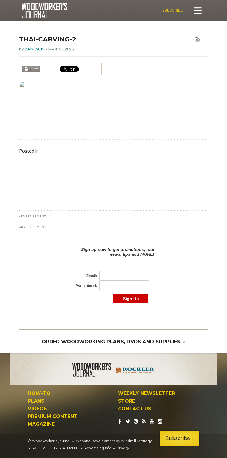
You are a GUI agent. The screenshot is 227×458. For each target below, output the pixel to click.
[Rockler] (135, 370)
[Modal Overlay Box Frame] (113, 269)
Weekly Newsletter (146, 393)
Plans (36, 401)
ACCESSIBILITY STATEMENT (55, 448)
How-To (39, 393)
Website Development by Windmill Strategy (114, 440)
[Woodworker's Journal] (91, 370)
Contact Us (134, 408)
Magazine (41, 424)
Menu (197, 10)
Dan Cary (35, 49)
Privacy (123, 448)
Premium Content (52, 416)
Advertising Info (97, 448)
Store (126, 401)
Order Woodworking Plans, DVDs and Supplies (111, 342)
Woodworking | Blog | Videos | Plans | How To (44, 10)
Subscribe (172, 10)
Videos (37, 408)
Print (34, 69)
